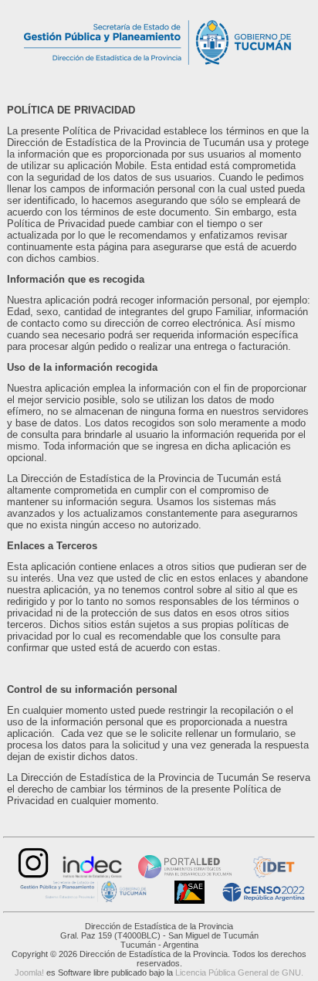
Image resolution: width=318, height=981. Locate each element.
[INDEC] (92, 875)
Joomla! (29, 972)
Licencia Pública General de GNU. (239, 972)
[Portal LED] (185, 875)
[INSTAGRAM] (32, 875)
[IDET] (272, 875)
